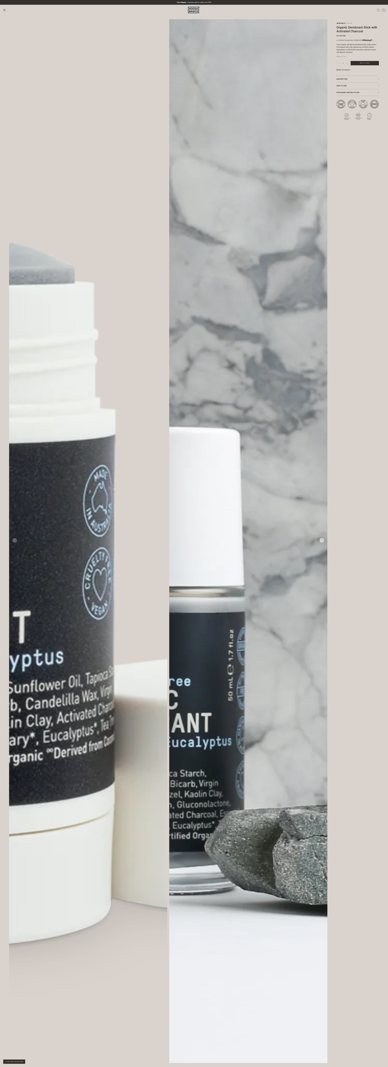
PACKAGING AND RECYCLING (348, 92)
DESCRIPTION (341, 79)
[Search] (378, 10)
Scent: (338, 70)
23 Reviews (349, 23)
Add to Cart (365, 63)
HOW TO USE (341, 86)
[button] (14, 540)
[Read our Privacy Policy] (357, 114)
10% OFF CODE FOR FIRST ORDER (14, 1061)
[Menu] (4, 10)
